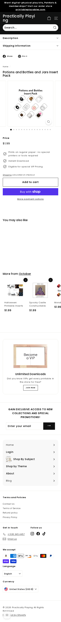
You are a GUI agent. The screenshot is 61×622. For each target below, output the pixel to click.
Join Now (30, 387)
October (25, 274)
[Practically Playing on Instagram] (32, 533)
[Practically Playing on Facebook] (38, 533)
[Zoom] (49, 122)
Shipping (7, 175)
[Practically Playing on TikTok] (44, 533)
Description (10, 38)
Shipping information (17, 45)
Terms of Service (11, 508)
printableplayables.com (30, 9)
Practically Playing (19, 18)
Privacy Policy (10, 517)
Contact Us (9, 504)
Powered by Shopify (14, 614)
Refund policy (10, 512)
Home (5, 66)
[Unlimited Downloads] (30, 356)
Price (6, 138)
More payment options (30, 199)
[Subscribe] (49, 426)
